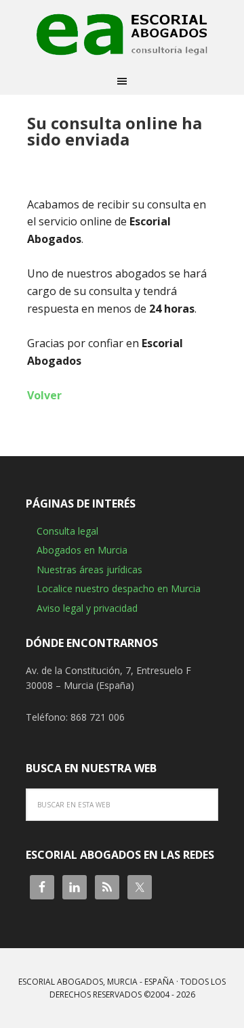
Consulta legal (67, 530)
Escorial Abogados (122, 34)
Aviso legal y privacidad (87, 608)
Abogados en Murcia (82, 549)
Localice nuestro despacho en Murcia (119, 588)
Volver (44, 395)
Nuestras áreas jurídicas (89, 569)
